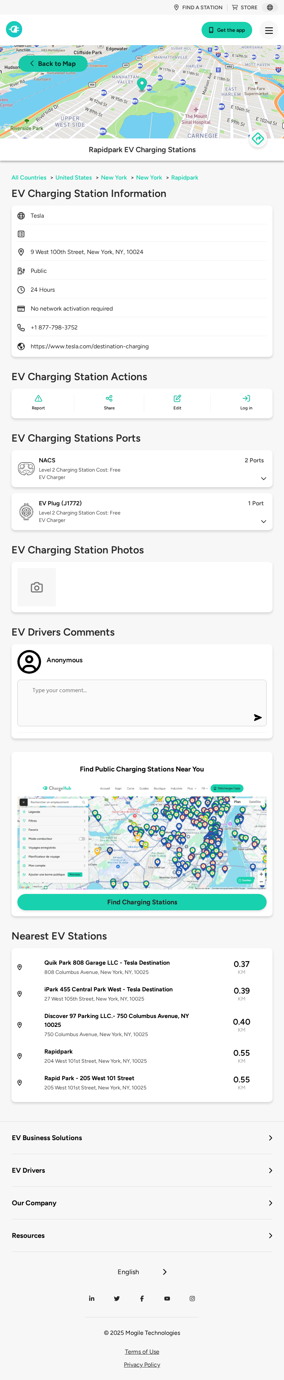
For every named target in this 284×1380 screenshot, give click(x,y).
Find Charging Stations (142, 902)
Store (249, 7)
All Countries (28, 177)
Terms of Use (142, 1351)
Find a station (202, 7)
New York (114, 177)
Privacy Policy (142, 1364)
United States (73, 177)
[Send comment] (258, 717)
